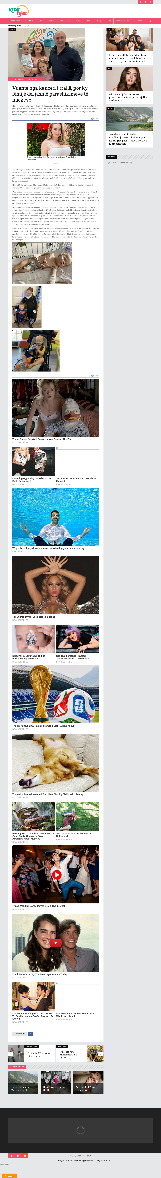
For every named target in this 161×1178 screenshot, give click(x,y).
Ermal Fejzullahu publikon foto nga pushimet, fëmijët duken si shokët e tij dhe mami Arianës (127, 58)
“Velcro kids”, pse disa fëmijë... (86, 1088)
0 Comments (19, 79)
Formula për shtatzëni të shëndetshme (35, 26)
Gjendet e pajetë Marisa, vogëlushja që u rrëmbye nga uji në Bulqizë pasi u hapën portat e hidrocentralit (128, 139)
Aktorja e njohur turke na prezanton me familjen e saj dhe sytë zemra (128, 97)
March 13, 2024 (33, 79)
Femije (12, 29)
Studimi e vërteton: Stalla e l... (54, 1088)
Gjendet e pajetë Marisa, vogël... (20, 1088)
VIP (109, 29)
